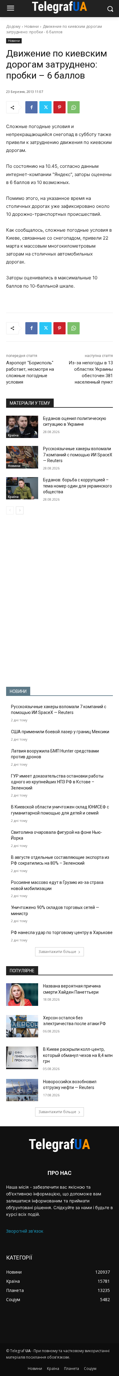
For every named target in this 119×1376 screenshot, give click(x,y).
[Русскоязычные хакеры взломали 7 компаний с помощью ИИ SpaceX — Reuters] (22, 457)
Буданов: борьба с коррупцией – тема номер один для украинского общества (77, 485)
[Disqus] (59, 600)
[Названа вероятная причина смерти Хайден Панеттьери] (22, 994)
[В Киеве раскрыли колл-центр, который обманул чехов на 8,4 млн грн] (22, 1058)
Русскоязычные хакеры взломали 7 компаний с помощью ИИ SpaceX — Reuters (77, 454)
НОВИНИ (18, 691)
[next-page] (19, 510)
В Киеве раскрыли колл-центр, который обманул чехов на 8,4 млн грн (78, 1055)
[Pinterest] (59, 107)
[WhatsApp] (73, 107)
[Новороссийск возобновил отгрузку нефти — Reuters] (22, 1090)
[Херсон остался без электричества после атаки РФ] (22, 1026)
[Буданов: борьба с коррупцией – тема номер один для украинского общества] (22, 488)
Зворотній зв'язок (24, 1231)
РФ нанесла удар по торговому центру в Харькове (62, 932)
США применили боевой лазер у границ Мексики (60, 731)
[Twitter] (45, 107)
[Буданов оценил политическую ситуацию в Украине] (22, 427)
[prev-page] (10, 510)
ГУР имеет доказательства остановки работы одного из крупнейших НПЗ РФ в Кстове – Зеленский (57, 782)
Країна (13, 435)
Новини (31, 26)
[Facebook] (31, 107)
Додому (13, 26)
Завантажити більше (57, 951)
